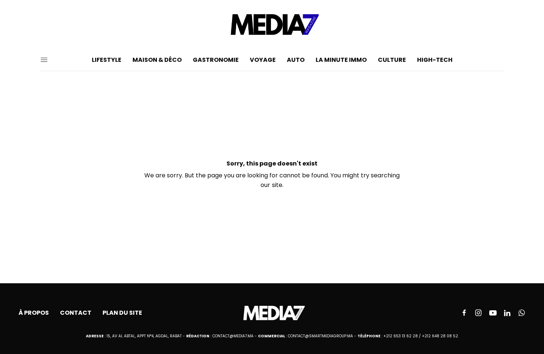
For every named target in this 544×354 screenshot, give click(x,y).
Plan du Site (122, 312)
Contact (75, 312)
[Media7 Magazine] (272, 24)
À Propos (34, 312)
